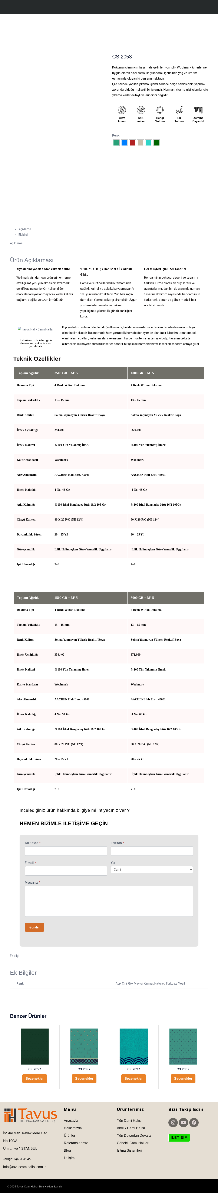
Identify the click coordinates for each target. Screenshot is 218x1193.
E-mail (30, 863)
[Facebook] (194, 1122)
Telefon (117, 843)
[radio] (116, 143)
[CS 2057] (35, 1047)
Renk (115, 135)
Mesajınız (32, 883)
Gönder (34, 927)
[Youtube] (183, 1122)
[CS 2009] (183, 1047)
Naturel (159, 983)
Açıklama (25, 229)
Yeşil (181, 983)
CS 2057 (34, 1069)
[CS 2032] (84, 1047)
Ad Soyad (33, 843)
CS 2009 (183, 1069)
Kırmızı (148, 983)
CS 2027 (133, 1069)
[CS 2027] (134, 1047)
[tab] (113, 229)
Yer (113, 863)
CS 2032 (84, 1069)
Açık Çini (121, 983)
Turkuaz (171, 983)
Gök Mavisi (135, 983)
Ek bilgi (23, 234)
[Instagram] (173, 1122)
